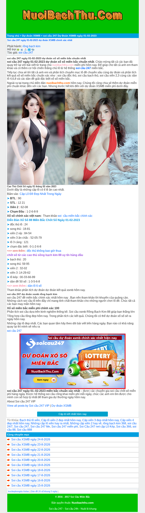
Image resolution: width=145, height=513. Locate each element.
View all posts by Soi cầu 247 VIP (28, 405)
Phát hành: (14, 46)
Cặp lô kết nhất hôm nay (73, 413)
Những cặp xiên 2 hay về (86, 423)
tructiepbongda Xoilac (18, 491)
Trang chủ (13, 35)
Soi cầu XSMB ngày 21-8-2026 (30, 454)
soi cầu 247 (26, 52)
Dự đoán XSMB (31, 35)
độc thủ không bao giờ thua (44, 250)
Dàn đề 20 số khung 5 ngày (44, 491)
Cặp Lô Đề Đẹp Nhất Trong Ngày (40, 193)
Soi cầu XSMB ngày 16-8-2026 (30, 480)
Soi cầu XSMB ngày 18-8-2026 (30, 470)
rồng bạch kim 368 (114, 423)
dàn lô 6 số (34, 285)
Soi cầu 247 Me (40, 426)
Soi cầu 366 (123, 426)
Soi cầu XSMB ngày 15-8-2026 (30, 485)
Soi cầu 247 (21, 426)
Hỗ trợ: (12, 49)
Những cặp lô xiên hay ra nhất (50, 423)
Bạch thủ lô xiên (30, 420)
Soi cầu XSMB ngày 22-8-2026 (30, 449)
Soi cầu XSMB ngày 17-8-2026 (30, 475)
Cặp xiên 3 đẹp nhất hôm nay (100, 420)
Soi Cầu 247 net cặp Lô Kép (97, 426)
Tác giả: (12, 52)
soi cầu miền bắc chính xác (75, 215)
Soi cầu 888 (24, 429)
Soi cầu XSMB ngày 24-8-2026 (30, 439)
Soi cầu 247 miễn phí (64, 426)
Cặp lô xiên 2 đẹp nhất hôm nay (61, 420)
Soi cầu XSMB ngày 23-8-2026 (30, 444)
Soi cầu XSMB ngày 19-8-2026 (30, 465)
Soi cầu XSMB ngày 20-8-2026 (30, 459)
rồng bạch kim (31, 46)
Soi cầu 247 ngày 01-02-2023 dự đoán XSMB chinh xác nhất (39, 40)
